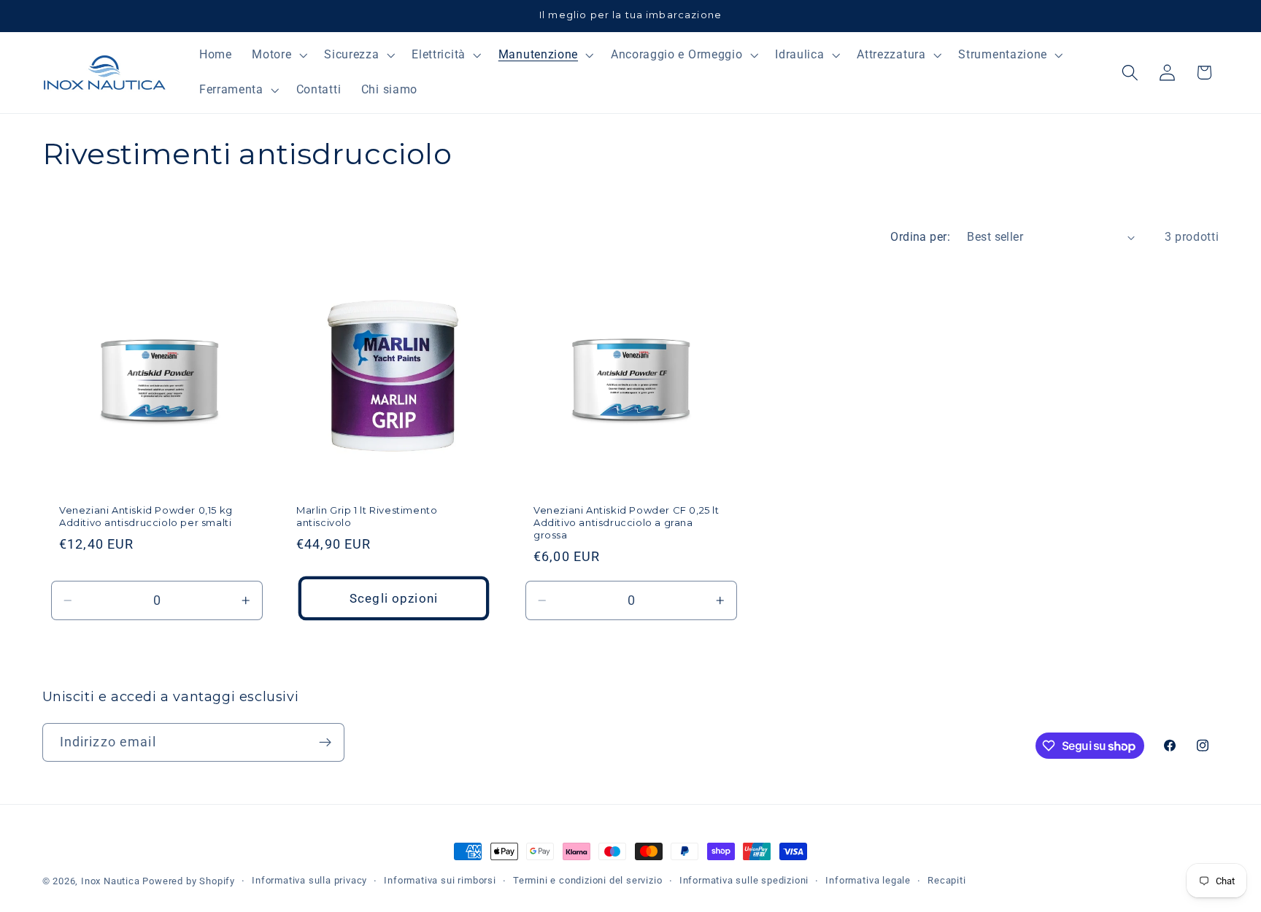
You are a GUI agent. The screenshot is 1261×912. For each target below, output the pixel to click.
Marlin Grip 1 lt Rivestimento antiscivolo (366, 516)
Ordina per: (920, 237)
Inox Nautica (110, 881)
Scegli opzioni (393, 597)
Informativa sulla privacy (309, 880)
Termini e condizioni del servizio (588, 880)
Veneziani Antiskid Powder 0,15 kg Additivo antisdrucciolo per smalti (146, 516)
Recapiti (946, 880)
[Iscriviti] (325, 742)
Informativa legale (868, 880)
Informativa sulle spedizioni (744, 880)
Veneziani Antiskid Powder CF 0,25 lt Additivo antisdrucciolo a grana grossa (626, 522)
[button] (278, 55)
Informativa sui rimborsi (439, 880)
